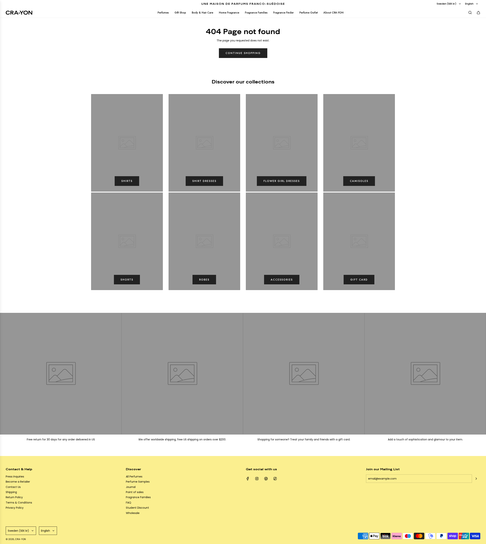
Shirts (127, 181)
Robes (204, 280)
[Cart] (478, 12)
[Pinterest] (266, 478)
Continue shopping (243, 53)
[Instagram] (257, 478)
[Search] (470, 12)
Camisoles (359, 181)
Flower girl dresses (282, 181)
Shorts (127, 280)
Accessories (282, 280)
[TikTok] (275, 478)
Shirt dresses (204, 181)
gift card (359, 280)
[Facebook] (248, 478)
